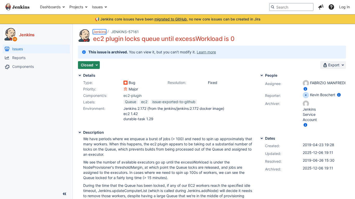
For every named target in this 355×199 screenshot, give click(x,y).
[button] (321, 7)
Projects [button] (76, 7)
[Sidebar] (64, 194)
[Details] (80, 75)
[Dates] (262, 138)
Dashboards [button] (50, 7)
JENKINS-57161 (125, 32)
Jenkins (99, 32)
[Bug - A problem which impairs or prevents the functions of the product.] (125, 83)
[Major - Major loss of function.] (125, 89)
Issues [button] (97, 7)
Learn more (206, 52)
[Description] (80, 132)
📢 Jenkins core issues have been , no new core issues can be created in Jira (177, 19)
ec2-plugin (132, 95)
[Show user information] (305, 89)
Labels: (89, 102)
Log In (344, 7)
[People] (262, 75)
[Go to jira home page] (17, 7)
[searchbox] (291, 7)
